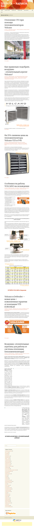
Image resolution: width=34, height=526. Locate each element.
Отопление (14, 29)
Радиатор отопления (14, 77)
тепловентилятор (8, 30)
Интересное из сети (8, 463)
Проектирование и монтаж (7, 77)
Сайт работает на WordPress (8, 517)
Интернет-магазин (7, 10)
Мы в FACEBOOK (26, 10)
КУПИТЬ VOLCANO (13, 290)
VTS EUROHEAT (24, 308)
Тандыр (6, 492)
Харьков (14, 30)
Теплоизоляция (7, 495)
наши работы (21, 29)
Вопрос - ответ (14, 76)
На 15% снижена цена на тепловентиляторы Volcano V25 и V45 (16, 138)
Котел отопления (7, 468)
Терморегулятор (7, 497)
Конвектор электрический (8, 466)
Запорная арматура (7, 462)
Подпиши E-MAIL (20, 10)
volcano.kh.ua (22, 77)
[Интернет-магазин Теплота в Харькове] (10, 513)
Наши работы (11, 29)
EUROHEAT (17, 353)
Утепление (6, 504)
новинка (17, 354)
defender (15, 308)
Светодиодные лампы (8, 487)
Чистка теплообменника (8, 506)
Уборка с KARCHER (7, 501)
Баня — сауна (7, 452)
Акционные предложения (12, 142)
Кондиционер (7, 467)
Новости (20, 142)
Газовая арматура (7, 459)
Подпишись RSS (14, 10)
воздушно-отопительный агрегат (13, 309)
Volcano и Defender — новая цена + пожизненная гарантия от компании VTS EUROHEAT (15, 301)
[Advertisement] (17, 524)
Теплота (12, 30)
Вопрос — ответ (7, 458)
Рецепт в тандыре (7, 485)
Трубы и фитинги (7, 500)
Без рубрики (7, 453)
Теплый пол (6, 496)
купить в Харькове (20, 309)
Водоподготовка (7, 457)
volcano (18, 29)
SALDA (19, 353)
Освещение (6, 477)
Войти (2, 12)
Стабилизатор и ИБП (8, 491)
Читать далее (6, 60)
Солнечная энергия (7, 490)
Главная (2, 10)
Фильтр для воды (7, 505)
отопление (24, 29)
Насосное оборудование (8, 471)
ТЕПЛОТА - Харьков (17, 521)
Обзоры (23, 76)
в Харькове (22, 290)
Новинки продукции (19, 76)
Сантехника (6, 486)
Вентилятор (10, 76)
